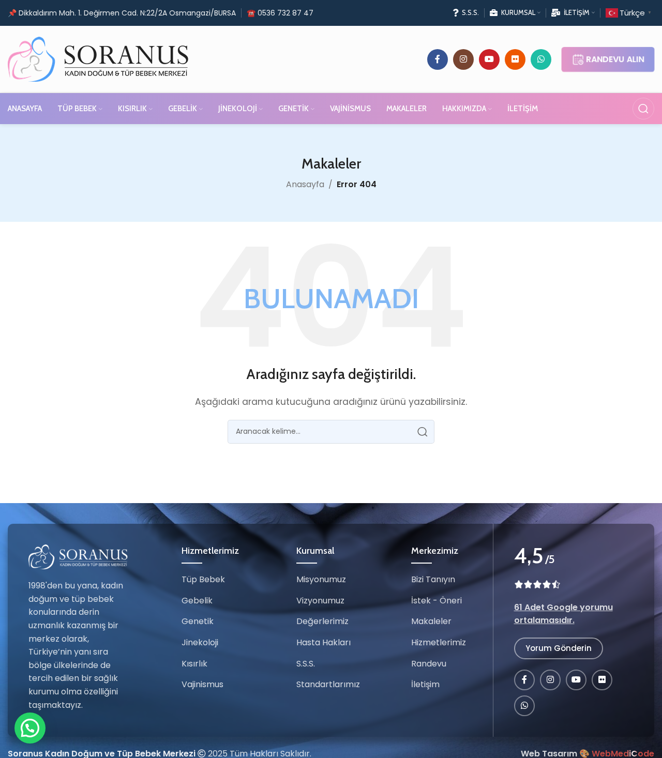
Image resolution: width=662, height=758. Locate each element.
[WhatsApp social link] (541, 59)
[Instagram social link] (463, 59)
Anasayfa (305, 184)
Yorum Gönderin (558, 648)
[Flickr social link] (515, 59)
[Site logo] (98, 59)
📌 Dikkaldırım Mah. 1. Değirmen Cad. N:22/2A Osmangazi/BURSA (122, 13)
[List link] (212, 580)
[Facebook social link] (437, 59)
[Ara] (643, 108)
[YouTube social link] (489, 59)
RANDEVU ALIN (615, 59)
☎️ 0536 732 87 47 (280, 13)
